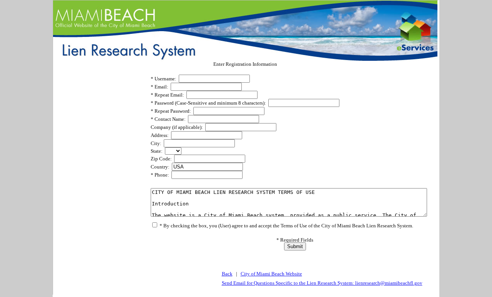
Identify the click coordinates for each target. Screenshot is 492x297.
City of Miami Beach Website (271, 274)
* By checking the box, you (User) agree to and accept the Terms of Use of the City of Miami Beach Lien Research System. (285, 226)
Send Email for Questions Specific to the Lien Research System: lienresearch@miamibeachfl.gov (322, 283)
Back (227, 274)
